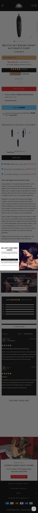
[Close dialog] (37, 243)
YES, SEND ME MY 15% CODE (9, 259)
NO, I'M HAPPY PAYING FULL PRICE (9, 262)
